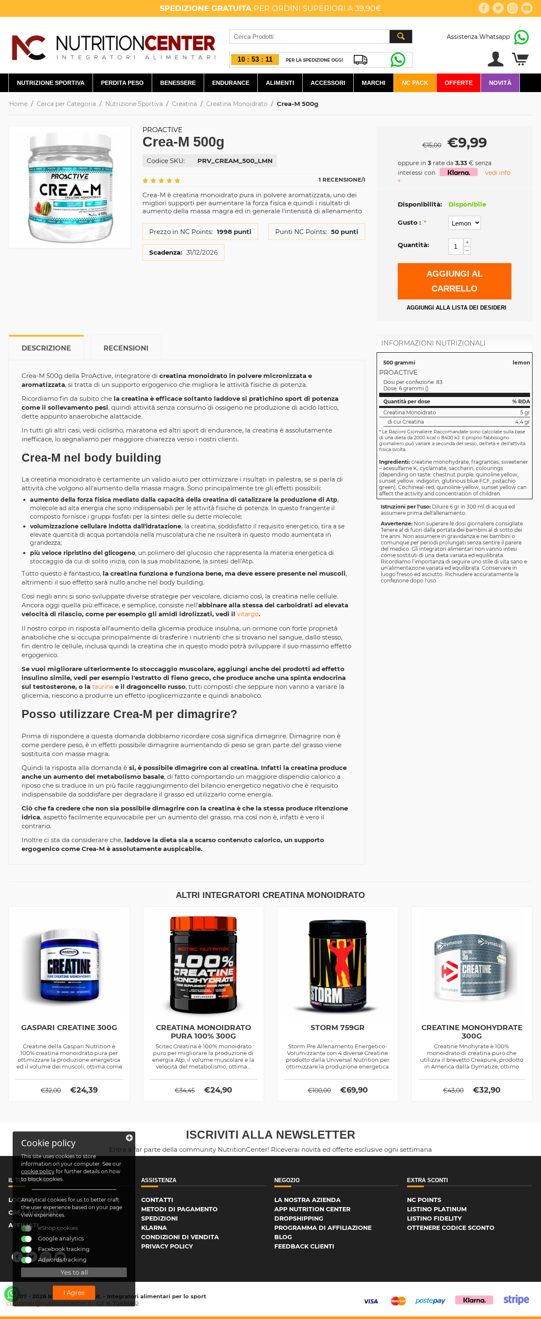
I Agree (74, 1293)
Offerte (459, 82)
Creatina (184, 104)
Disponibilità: (420, 204)
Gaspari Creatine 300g (69, 1027)
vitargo (248, 614)
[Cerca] (400, 36)
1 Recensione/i (342, 179)
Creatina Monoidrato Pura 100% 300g (203, 1031)
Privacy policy (167, 1246)
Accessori (328, 82)
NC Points (424, 1200)
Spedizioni (159, 1218)
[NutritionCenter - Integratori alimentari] (113, 45)
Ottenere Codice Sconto (451, 1228)
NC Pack (415, 82)
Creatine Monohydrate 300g (471, 1031)
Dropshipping (298, 1218)
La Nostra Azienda (307, 1200)
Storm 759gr (338, 1027)
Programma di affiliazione (323, 1228)
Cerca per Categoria (66, 104)
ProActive (162, 130)
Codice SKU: (166, 161)
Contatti (157, 1200)
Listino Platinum (437, 1209)
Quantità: (413, 245)
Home (18, 104)
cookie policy (38, 1171)
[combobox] (321, 37)
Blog (283, 1237)
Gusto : (410, 222)
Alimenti (280, 82)
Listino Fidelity (434, 1218)
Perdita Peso (122, 82)
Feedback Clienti (304, 1246)
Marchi (373, 82)
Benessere (178, 82)
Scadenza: (165, 252)
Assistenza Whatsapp (478, 37)
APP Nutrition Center (312, 1209)
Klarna (154, 1228)
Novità (500, 82)
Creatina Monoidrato (237, 104)
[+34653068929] (12, 1294)
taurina (102, 687)
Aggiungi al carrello (454, 281)
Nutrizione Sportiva (51, 82)
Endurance (230, 82)
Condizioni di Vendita (180, 1237)
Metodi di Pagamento (179, 1209)
